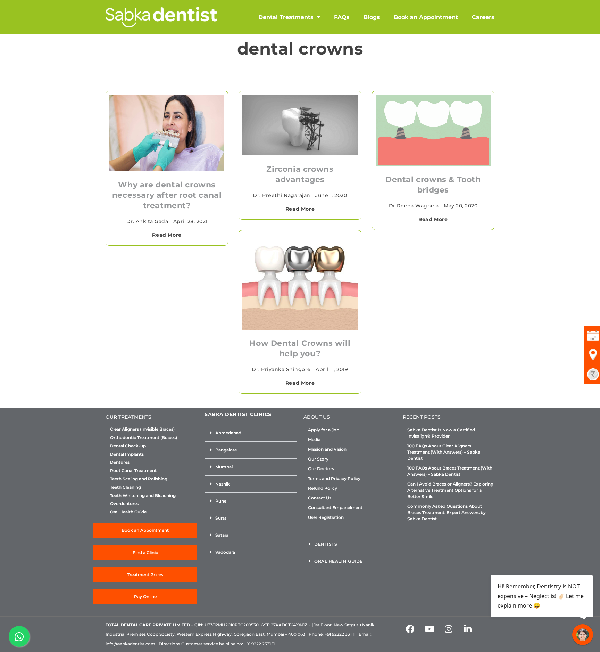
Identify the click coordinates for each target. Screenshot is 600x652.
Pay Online (145, 596)
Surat (220, 518)
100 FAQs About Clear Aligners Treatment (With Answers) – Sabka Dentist (443, 452)
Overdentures (124, 503)
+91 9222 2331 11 (259, 643)
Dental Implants (127, 454)
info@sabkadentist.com (130, 643)
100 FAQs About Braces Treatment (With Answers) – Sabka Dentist (449, 471)
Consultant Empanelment (335, 507)
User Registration (326, 517)
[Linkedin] (467, 628)
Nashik (222, 484)
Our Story (318, 459)
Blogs (372, 17)
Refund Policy (322, 488)
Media (314, 439)
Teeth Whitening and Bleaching (143, 495)
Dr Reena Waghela (414, 206)
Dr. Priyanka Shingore (281, 369)
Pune (220, 501)
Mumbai (224, 467)
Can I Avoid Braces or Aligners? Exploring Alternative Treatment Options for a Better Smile (450, 490)
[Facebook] (410, 628)
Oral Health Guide (128, 512)
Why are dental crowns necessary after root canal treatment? (167, 195)
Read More (166, 235)
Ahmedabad (228, 432)
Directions (169, 643)
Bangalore (226, 450)
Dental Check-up (128, 445)
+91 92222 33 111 (340, 634)
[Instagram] (448, 628)
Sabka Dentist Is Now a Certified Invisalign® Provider (441, 433)
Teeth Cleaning (125, 487)
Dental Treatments (286, 17)
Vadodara (225, 552)
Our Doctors (321, 468)
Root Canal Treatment (133, 470)
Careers (483, 17)
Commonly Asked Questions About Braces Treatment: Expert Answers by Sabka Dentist (446, 512)
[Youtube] (429, 628)
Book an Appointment (426, 17)
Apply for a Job (323, 429)
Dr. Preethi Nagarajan (281, 195)
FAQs (342, 17)
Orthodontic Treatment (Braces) (143, 437)
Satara (221, 535)
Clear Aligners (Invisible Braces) (142, 429)
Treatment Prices (145, 574)
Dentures (120, 462)
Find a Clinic (145, 552)
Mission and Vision (327, 449)
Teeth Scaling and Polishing (138, 478)
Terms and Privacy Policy (334, 478)
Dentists (325, 544)
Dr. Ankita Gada (147, 221)
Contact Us (319, 497)
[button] (251, 433)
